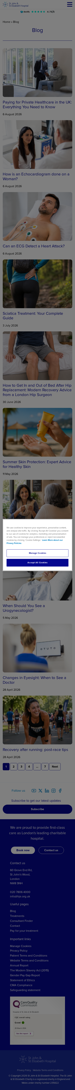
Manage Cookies (37, 553)
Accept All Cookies (37, 562)
